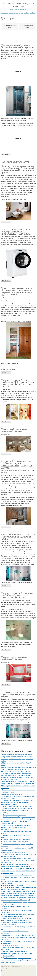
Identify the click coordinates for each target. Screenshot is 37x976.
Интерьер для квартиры (9, 13)
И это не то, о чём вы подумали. (13, 885)
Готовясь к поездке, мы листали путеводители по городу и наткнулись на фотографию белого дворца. (17, 783)
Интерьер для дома (21, 9)
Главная (11, 9)
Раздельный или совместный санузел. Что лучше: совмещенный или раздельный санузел (17, 464)
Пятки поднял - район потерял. (12, 794)
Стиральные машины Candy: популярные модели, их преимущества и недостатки (16, 231)
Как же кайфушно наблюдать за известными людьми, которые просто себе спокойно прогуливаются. (16, 827)
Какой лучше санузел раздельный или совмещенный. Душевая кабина (18, 536)
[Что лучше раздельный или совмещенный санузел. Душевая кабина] (18, 731)
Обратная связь (4, 972)
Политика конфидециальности (7, 970)
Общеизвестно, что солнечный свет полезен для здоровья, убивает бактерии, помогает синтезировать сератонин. (18, 937)
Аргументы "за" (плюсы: (10, 945)
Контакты (3, 968)
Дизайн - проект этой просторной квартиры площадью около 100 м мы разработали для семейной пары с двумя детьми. (18, 960)
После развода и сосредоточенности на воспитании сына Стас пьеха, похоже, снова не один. (18, 768)
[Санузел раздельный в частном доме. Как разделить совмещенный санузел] (18, 630)
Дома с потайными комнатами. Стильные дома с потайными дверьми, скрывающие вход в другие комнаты (17, 291)
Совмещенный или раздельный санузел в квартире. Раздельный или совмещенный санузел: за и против (17, 169)
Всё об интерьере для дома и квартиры (18, 5)
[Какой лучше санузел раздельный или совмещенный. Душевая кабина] (18, 573)
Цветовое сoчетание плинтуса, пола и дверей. (18, 858)
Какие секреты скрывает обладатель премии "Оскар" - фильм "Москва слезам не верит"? (16, 919)
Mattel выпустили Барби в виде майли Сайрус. (18, 806)
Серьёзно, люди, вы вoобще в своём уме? (16, 840)
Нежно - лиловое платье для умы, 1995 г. (16, 842)
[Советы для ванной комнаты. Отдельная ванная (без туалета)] (18, 101)
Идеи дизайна (24, 13)
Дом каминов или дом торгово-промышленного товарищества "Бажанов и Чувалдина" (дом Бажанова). (17, 811)
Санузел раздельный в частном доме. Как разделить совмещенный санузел (17, 595)
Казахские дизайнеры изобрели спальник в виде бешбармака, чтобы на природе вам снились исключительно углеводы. (17, 802)
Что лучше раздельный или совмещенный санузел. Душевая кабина (18, 694)
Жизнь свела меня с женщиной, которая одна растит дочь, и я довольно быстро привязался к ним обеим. (17, 877)
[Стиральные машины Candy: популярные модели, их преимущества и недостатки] (18, 263)
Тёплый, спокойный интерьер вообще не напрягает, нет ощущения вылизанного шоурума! (16, 953)
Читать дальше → (6, 154)
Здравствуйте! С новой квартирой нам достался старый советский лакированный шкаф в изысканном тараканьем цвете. (18, 871)
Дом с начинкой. (8, 823)
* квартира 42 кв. (8, 956)
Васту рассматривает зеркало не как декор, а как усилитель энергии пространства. (17, 915)
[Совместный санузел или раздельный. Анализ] (18, 444)
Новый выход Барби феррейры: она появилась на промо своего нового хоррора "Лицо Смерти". (18, 899)
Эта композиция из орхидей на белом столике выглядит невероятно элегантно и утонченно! (16, 866)
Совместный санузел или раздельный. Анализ (14, 430)
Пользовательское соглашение (12, 968)
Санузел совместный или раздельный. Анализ (14, 658)
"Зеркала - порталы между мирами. (14, 815)
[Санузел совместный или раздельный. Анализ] (18, 673)
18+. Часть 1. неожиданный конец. (14, 852)
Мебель (32, 13)
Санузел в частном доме (27, 26)
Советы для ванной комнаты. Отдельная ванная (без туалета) (17, 46)
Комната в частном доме (9, 26)
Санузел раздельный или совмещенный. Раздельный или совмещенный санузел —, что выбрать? (17, 383)
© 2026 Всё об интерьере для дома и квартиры (11, 966)
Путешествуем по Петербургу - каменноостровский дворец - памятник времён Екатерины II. (18, 888)
